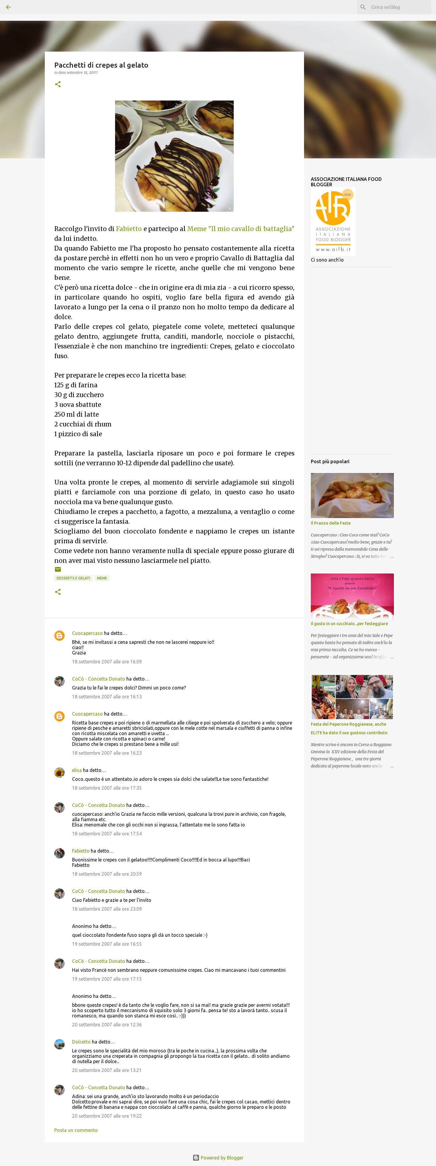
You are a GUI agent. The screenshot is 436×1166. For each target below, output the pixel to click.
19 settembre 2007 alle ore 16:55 (107, 944)
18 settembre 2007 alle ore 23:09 (107, 909)
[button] (57, 85)
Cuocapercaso (87, 633)
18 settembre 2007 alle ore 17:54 (107, 833)
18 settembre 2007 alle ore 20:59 (107, 874)
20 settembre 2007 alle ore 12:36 (107, 1024)
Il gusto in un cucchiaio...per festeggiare (349, 623)
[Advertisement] (352, 361)
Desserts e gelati (73, 578)
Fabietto (81, 850)
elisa (77, 770)
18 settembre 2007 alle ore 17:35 (107, 788)
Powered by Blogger (222, 1157)
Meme (102, 578)
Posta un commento (76, 1130)
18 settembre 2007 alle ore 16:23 (107, 753)
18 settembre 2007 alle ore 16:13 (107, 696)
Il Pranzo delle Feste (331, 523)
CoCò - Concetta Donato (98, 678)
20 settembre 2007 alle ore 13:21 (107, 1070)
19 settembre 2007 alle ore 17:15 (107, 979)
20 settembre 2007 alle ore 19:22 (107, 1116)
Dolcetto (81, 1041)
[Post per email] (57, 572)
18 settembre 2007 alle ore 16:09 (107, 661)
